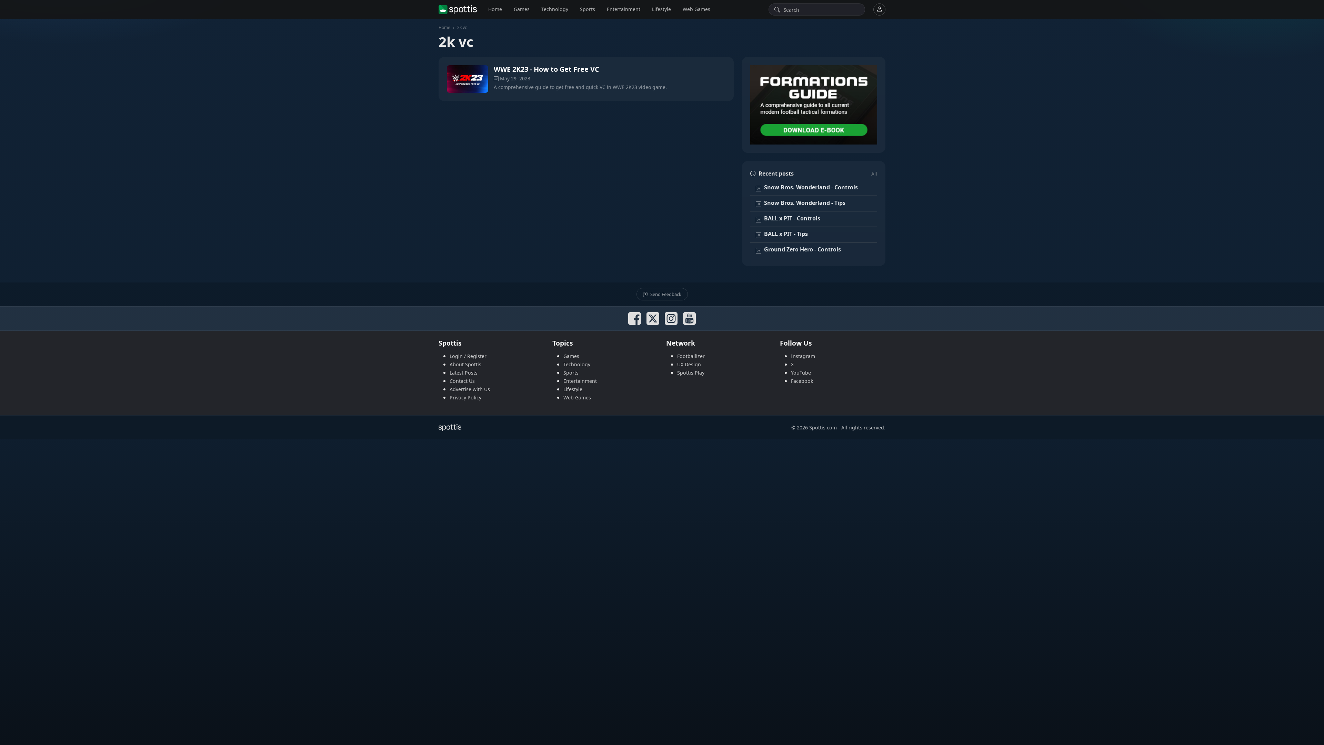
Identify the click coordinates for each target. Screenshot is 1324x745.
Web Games (696, 9)
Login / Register (468, 356)
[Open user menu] (879, 9)
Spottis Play (690, 372)
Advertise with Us (470, 389)
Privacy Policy (465, 397)
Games (522, 9)
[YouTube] (689, 318)
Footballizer (691, 356)
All (874, 173)
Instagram (803, 356)
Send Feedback (665, 294)
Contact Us (462, 381)
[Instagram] (671, 318)
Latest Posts (464, 372)
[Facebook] (634, 318)
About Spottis (465, 364)
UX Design (689, 364)
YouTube (801, 372)
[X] (652, 318)
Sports (587, 9)
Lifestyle (661, 9)
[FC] (813, 105)
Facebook (802, 381)
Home (495, 9)
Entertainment (623, 9)
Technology (554, 9)
